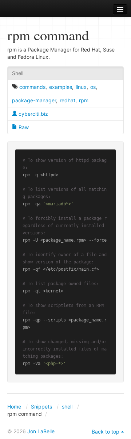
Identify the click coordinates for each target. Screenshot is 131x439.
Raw (23, 127)
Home (14, 406)
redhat (67, 100)
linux (81, 87)
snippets (25, 9)
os (93, 87)
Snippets (41, 406)
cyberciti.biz (32, 114)
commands (32, 87)
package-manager (34, 100)
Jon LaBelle (41, 431)
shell (67, 406)
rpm (83, 100)
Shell (17, 73)
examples (60, 87)
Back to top (105, 431)
